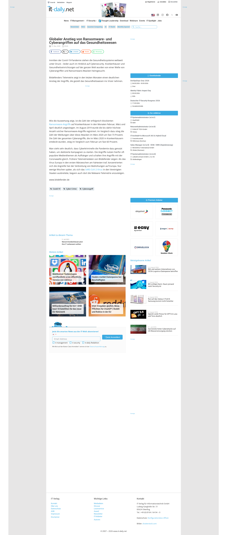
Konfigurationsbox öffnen (158, 518)
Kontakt (54, 503)
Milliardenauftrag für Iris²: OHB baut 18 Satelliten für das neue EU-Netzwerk (67, 309)
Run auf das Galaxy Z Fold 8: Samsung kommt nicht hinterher (160, 300)
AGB (52, 511)
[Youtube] (176, 15)
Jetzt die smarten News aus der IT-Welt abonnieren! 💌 (75, 333)
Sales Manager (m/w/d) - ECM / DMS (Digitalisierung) (151, 145)
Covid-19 (56, 189)
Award (96, 511)
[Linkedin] (157, 15)
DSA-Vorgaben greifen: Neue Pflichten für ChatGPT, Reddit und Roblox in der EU (106, 309)
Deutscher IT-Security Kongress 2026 (145, 101)
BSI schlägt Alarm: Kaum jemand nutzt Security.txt (161, 285)
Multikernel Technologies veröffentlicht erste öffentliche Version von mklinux (66, 277)
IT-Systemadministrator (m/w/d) (143, 154)
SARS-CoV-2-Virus (94, 169)
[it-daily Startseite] (65, 9)
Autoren (97, 520)
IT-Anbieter (98, 516)
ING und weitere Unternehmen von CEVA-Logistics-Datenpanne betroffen (163, 270)
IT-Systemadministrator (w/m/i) (142, 117)
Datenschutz (56, 509)
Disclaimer (55, 517)
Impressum (55, 514)
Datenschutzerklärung (97, 347)
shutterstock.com (150, 523)
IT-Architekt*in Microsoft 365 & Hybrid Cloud (148, 136)
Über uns (54, 506)
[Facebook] (167, 15)
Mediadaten (98, 503)
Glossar (97, 506)
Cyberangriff (87, 189)
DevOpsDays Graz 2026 (139, 81)
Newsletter (98, 514)
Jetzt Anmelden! (113, 337)
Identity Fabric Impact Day (140, 91)
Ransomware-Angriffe (60, 124)
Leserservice (99, 509)
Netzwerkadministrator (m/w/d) (142, 127)
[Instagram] (162, 15)
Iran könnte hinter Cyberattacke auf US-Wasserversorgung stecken (162, 330)
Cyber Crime (71, 189)
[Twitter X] (172, 15)
